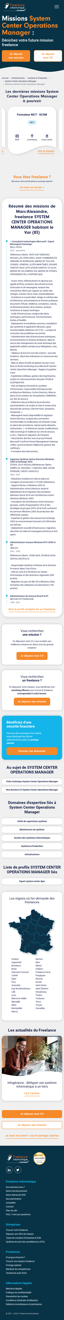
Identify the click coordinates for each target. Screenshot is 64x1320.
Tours (38, 1001)
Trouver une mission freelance (20, 1261)
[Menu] (57, 6)
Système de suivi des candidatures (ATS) (25, 1241)
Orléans (39, 969)
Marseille (15, 1001)
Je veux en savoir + (32, 187)
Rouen (39, 982)
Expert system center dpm (32, 881)
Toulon (39, 995)
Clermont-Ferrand (20, 972)
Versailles (40, 1008)
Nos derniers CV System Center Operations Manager (32, 789)
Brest (14, 969)
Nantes (39, 959)
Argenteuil (16, 962)
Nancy (14, 1011)
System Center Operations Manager (20, 81)
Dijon (13, 978)
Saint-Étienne (42, 988)
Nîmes (39, 965)
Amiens (15, 959)
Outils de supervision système (32, 821)
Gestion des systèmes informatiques (32, 838)
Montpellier (16, 1008)
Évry (13, 982)
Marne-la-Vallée (18, 998)
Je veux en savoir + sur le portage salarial (31, 1135)
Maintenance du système (32, 829)
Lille (13, 992)
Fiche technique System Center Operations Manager (32, 781)
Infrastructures (18, 78)
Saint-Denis (41, 985)
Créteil (14, 975)
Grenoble (15, 985)
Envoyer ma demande (32, 751)
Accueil (5, 78)
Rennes (39, 978)
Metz (13, 1005)
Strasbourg (41, 992)
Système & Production (37, 78)
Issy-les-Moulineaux (20, 988)
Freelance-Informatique (29, 1314)
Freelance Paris (43, 972)
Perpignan (41, 975)
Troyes (39, 1005)
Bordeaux (16, 965)
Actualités (11, 1202)
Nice (38, 962)
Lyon (13, 995)
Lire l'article (31, 1093)
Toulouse (40, 998)
